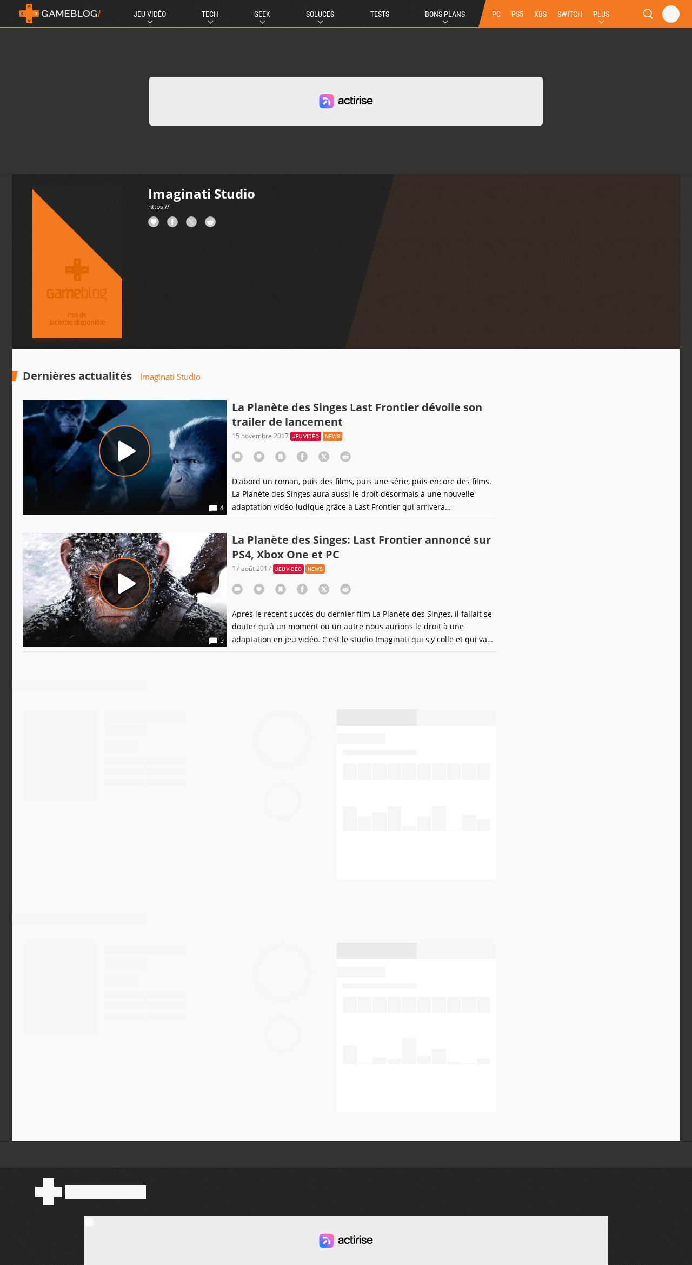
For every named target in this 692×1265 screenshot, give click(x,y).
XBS (540, 14)
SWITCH (569, 14)
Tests (379, 14)
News (332, 436)
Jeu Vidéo (150, 14)
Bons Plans (445, 14)
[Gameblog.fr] (57, 13)
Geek (262, 14)
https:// (158, 206)
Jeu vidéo (305, 436)
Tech (210, 14)
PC (496, 14)
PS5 (517, 14)
